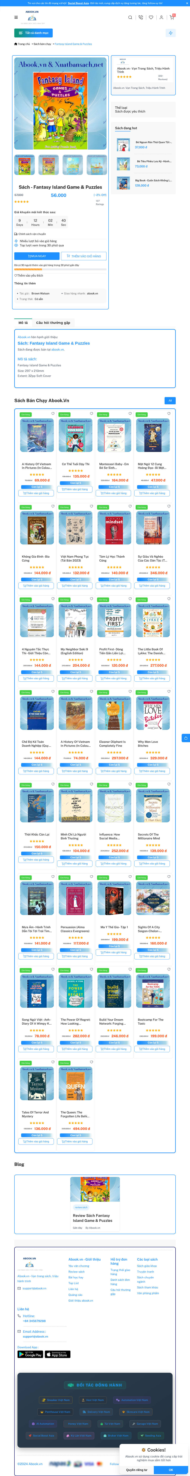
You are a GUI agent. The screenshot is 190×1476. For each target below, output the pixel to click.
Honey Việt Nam (78, 1423)
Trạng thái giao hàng (120, 1272)
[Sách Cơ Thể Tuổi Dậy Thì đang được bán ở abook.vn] (75, 434)
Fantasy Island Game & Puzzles (73, 43)
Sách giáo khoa (147, 1265)
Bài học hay (75, 1277)
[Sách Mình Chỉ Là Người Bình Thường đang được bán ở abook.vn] (75, 804)
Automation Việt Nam (134, 1400)
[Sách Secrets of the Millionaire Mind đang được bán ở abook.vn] (153, 804)
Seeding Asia (153, 1435)
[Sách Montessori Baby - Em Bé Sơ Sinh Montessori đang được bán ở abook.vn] (114, 434)
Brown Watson (40, 293)
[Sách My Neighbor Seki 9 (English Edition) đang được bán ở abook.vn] (75, 619)
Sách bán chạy (42, 43)
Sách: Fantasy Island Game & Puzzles (54, 343)
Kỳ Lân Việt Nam (81, 1435)
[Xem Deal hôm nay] (171, 33)
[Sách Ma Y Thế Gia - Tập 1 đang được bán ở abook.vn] (114, 897)
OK (171, 1470)
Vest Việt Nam (95, 1400)
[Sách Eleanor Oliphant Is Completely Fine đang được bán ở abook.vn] (114, 712)
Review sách (76, 1271)
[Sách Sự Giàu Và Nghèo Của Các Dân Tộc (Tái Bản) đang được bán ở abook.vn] (153, 527)
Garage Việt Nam (147, 1423)
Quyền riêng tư (136, 1470)
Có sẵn (39, 299)
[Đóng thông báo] (186, 3)
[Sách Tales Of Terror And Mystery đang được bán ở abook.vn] (37, 1082)
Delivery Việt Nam (99, 1411)
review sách (81, 1207)
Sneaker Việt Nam (58, 1400)
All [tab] (170, 400)
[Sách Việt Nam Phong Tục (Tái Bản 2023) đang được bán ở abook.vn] (75, 527)
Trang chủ (23, 43)
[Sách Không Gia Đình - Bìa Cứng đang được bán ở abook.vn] (37, 527)
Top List (73, 1283)
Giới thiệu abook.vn (80, 1300)
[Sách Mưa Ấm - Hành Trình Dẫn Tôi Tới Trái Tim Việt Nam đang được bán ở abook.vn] (37, 897)
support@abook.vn (34, 1288)
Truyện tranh (145, 1271)
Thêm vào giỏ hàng (37, 493)
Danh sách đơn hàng (120, 1281)
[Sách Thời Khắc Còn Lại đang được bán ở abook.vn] (37, 804)
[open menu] (16, 17)
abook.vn (92, 293)
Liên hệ (73, 1289)
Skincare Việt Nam (138, 1411)
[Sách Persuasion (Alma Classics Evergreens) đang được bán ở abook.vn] (75, 897)
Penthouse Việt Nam (57, 1411)
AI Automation (45, 1423)
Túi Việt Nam (112, 1423)
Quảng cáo (75, 1294)
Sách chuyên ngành (145, 1279)
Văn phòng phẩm (148, 1293)
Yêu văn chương (78, 1265)
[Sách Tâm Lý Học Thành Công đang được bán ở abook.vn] (114, 527)
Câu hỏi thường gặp (121, 1291)
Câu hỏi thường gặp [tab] (53, 323)
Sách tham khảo (147, 1287)
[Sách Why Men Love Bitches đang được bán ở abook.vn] (153, 712)
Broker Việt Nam (118, 1435)
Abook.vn (24, 337)
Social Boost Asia (78, 3)
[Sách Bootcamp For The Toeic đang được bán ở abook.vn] (153, 990)
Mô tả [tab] (23, 323)
